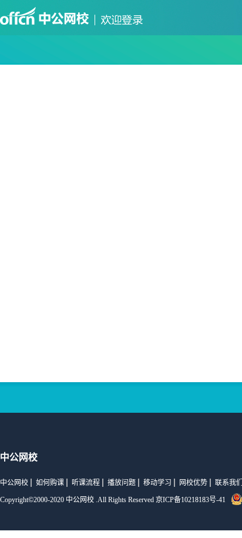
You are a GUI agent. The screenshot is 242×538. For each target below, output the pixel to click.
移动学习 (157, 483)
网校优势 (193, 483)
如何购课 (50, 483)
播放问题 (121, 483)
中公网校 (14, 483)
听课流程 (86, 483)
